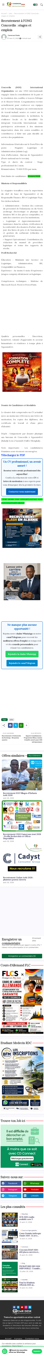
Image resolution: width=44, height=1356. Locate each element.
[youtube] (22, 1307)
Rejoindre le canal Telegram (22, 663)
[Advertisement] (22, 63)
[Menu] (3, 4)
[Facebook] (10, 725)
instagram (12, 1189)
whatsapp (34, 1183)
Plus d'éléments (35, 756)
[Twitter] (15, 725)
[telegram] (29, 1307)
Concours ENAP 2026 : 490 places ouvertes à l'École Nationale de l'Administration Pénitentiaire (29, 1251)
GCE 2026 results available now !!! (26, 1218)
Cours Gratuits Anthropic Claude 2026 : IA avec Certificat (30, 1234)
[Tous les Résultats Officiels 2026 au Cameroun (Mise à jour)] (10, 1285)
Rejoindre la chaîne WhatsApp (22, 654)
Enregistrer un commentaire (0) (22, 956)
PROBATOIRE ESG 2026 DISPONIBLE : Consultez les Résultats (30, 1267)
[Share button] (26, 725)
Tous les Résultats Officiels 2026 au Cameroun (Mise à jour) (29, 1284)
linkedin (35, 1195)
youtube (35, 1189)
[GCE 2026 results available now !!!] (10, 1220)
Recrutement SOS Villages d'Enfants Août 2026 (20, 794)
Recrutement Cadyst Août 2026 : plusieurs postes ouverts (18, 878)
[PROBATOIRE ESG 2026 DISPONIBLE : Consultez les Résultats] (10, 1269)
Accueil (4, 13)
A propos (18, 1338)
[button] (35, 4)
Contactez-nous (32, 1338)
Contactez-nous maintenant (22, 491)
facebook (12, 1183)
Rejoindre (37, 1351)
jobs (10, 13)
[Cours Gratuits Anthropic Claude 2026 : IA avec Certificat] (10, 1236)
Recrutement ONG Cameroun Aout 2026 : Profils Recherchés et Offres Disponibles (22, 836)
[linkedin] (18, 1307)
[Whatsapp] (21, 725)
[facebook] (14, 1307)
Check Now (16, 1346)
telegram (12, 1195)
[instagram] (26, 1307)
